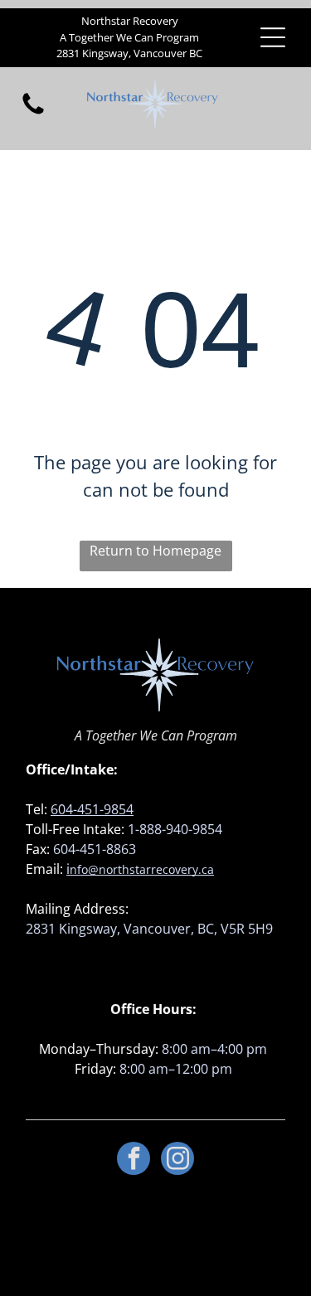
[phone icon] (33, 113)
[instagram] (177, 1160)
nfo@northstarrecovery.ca (142, 869)
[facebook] (133, 1160)
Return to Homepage (155, 550)
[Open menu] (272, 37)
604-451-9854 (92, 809)
